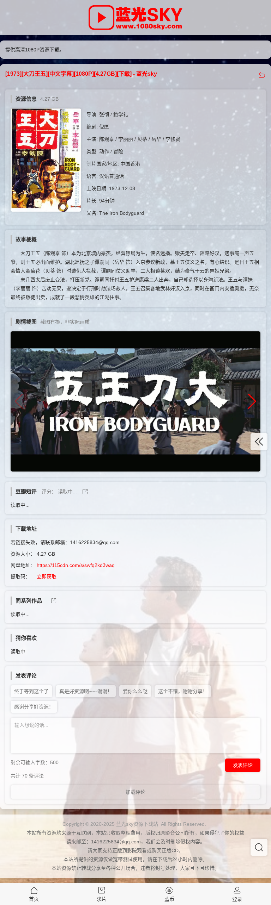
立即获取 (46, 576)
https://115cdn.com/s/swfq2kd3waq (76, 565)
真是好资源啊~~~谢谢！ (85, 691)
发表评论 (243, 765)
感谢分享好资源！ (34, 707)
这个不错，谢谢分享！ (182, 691)
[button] (252, 401)
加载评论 (135, 792)
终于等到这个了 (31, 691)
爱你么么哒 (135, 691)
